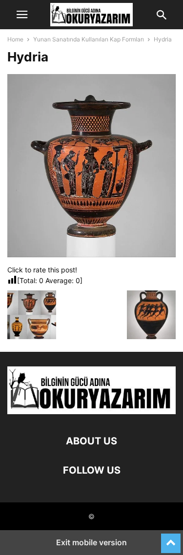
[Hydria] (91, 254)
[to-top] (171, 539)
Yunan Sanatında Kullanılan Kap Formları (88, 39)
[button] (22, 14)
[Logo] (91, 411)
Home (15, 39)
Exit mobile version (91, 542)
